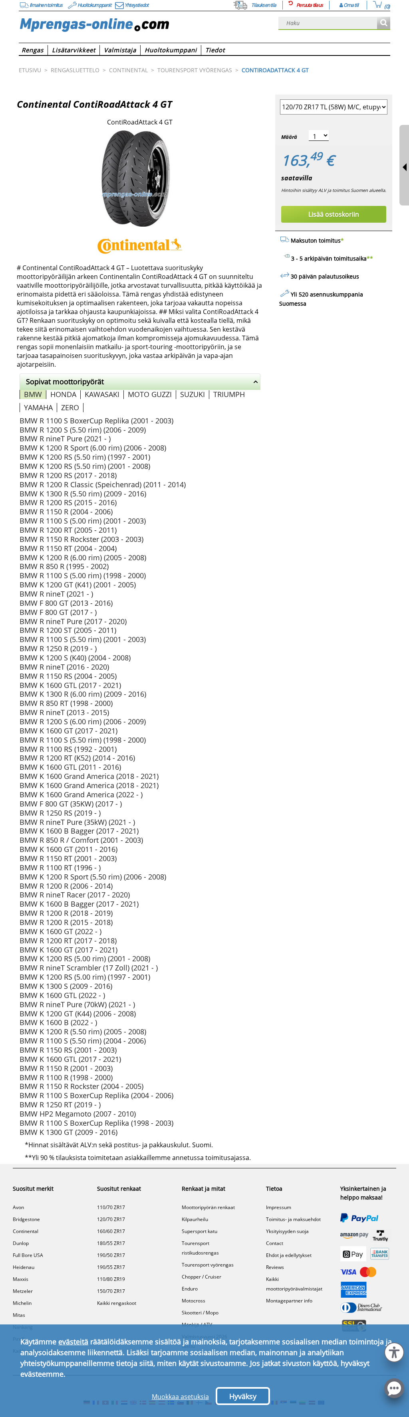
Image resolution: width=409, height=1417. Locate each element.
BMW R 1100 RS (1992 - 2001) (68, 749)
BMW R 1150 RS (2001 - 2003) (68, 1050)
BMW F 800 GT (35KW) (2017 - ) (71, 803)
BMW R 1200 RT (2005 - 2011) (68, 530)
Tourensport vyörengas (208, 1264)
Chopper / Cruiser (201, 1276)
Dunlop (21, 1243)
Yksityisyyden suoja (287, 1231)
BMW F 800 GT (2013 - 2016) (66, 603)
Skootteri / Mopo (200, 1312)
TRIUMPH (229, 394)
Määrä (289, 136)
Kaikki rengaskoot (116, 1303)
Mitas (19, 1315)
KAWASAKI (102, 394)
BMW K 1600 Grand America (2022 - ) (81, 794)
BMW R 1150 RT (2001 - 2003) (68, 858)
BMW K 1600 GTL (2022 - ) (62, 995)
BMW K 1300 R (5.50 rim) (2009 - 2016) (83, 493)
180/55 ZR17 (111, 1243)
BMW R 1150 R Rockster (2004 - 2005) (81, 1086)
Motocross (193, 1300)
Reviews (275, 1267)
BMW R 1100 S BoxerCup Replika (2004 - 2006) (96, 1095)
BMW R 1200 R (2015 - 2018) (66, 922)
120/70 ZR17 (111, 1219)
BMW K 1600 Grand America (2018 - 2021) (89, 776)
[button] (394, 1351)
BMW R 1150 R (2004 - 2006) (66, 511)
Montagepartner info (289, 1300)
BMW (33, 394)
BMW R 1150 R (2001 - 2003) (66, 1068)
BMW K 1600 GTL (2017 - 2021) (70, 685)
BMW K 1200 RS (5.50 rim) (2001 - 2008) (85, 466)
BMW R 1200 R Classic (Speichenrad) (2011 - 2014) (103, 484)
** (370, 258)
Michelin (22, 1303)
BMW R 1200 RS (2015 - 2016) (68, 502)
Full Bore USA (28, 1255)
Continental (25, 1231)
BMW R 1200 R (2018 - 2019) (66, 913)
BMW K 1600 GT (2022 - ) (60, 931)
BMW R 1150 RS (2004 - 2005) (68, 676)
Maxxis (20, 1279)
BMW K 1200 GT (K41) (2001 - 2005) (78, 584)
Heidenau (23, 1267)
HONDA (63, 394)
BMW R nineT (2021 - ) (56, 594)
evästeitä (73, 1341)
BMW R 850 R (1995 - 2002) (64, 566)
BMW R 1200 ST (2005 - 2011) (68, 630)
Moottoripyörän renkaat (208, 1207)
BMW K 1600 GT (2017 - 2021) (68, 730)
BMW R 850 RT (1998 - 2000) (66, 703)
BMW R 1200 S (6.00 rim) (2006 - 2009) (83, 721)
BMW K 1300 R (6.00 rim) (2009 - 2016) (83, 694)
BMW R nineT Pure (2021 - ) (65, 438)
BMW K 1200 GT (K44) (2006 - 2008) (78, 1013)
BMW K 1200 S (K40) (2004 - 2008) (75, 657)
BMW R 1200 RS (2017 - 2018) (68, 475)
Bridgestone (26, 1219)
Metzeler (23, 1291)
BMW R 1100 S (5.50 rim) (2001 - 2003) (83, 639)
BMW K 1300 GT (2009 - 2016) (68, 1132)
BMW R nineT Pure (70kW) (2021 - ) (77, 1004)
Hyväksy (242, 1396)
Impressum (278, 1207)
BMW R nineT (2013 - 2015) (64, 712)
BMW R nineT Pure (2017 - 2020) (73, 621)
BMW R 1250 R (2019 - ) (58, 648)
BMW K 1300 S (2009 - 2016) (66, 986)
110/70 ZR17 (111, 1207)
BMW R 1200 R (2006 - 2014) (66, 886)
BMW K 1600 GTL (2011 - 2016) (70, 767)
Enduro (190, 1288)
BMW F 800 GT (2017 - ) (58, 612)
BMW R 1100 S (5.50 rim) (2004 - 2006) (83, 1040)
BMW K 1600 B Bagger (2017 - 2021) (79, 831)
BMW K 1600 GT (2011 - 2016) (68, 849)
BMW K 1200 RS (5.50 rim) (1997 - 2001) (85, 457)
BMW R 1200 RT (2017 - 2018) (68, 940)
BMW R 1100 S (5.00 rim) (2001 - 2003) (83, 521)
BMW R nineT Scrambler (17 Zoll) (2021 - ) (89, 967)
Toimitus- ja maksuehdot (293, 1219)
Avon (18, 1207)
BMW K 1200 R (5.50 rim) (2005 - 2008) (83, 1031)
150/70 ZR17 (111, 1291)
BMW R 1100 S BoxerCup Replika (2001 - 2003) (96, 420)
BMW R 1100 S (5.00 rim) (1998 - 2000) (83, 575)
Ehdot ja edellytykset (289, 1255)
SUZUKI (192, 394)
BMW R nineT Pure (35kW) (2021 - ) (77, 822)
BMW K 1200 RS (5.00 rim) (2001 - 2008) (85, 958)
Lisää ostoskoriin (333, 214)
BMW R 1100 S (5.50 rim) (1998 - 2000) (83, 740)
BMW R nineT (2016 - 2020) (64, 667)
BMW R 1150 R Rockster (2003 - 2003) (81, 539)
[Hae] (383, 23)
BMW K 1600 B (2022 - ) (58, 1022)
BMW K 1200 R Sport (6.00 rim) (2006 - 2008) (93, 448)
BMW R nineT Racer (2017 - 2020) (75, 894)
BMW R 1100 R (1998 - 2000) (66, 1077)
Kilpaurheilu (195, 1219)
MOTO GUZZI (150, 394)
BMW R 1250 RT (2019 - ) (60, 1104)
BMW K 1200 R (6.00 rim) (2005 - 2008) (83, 557)
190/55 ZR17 (111, 1267)
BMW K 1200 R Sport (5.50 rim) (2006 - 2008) (93, 876)
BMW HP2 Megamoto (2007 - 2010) (78, 1114)
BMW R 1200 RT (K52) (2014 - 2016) (77, 758)
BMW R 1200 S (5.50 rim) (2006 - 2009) (83, 430)
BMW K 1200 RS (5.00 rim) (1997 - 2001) (85, 977)
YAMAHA (38, 407)
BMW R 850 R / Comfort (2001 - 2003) (81, 840)
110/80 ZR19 (111, 1279)
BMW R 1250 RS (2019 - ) (60, 813)
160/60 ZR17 (111, 1231)
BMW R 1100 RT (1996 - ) (60, 867)
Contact (274, 1243)
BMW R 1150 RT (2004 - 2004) (68, 548)
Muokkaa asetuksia (180, 1396)
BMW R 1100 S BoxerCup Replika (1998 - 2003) (96, 1123)
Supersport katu (199, 1231)
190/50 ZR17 (111, 1255)
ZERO (70, 407)
